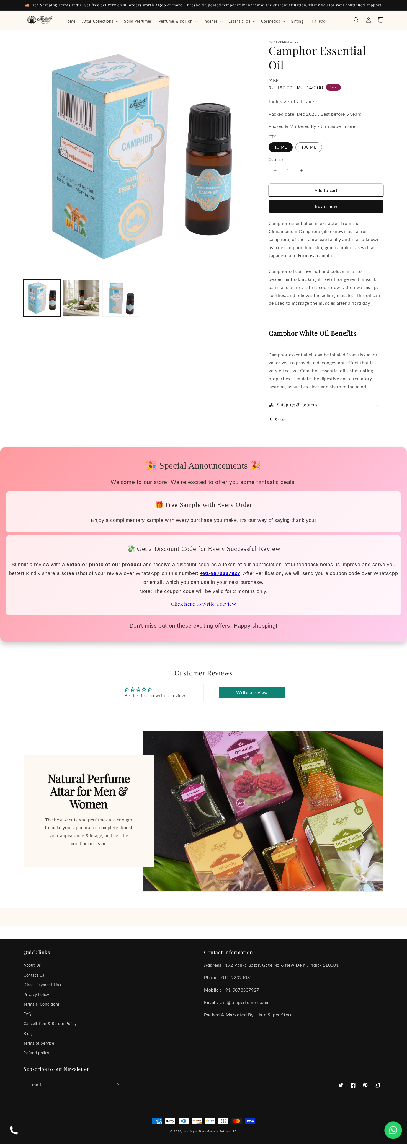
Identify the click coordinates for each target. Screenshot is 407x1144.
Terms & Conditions (42, 1004)
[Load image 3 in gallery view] (120, 298)
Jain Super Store (194, 1131)
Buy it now (326, 206)
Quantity (276, 159)
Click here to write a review (203, 604)
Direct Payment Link (42, 984)
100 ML (308, 147)
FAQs (28, 1013)
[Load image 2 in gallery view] (81, 298)
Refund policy (36, 1052)
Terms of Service (39, 1043)
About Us (32, 965)
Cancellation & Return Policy (50, 1023)
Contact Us (34, 975)
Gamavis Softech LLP (222, 1131)
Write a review (252, 692)
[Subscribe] (117, 1084)
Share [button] (280, 419)
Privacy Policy (36, 994)
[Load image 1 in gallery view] (42, 298)
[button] (100, 21)
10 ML (280, 147)
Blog (28, 1033)
